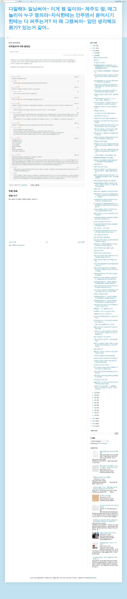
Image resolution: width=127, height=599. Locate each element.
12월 (95, 53)
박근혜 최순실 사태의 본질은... (103, 253)
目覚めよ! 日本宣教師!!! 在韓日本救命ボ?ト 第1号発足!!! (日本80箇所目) (106, 160)
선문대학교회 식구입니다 (101, 116)
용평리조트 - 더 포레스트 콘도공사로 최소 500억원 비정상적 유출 (106, 382)
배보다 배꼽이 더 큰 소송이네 (102, 337)
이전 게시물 (81, 242)
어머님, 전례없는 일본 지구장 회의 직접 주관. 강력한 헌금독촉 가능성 (105, 210)
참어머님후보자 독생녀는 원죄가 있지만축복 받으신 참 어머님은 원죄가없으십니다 (106, 76)
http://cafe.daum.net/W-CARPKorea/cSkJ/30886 (73, 55)
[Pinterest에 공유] (38, 185)
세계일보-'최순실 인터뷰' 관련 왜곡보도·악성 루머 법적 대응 (105, 361)
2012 (94, 426)
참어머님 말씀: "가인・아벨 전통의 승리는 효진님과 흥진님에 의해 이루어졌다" (105, 487)
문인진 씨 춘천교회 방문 (101, 294)
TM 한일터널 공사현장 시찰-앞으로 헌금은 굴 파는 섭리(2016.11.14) (105, 200)
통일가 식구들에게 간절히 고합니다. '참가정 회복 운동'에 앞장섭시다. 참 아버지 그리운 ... (106, 345)
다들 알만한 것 (98, 164)
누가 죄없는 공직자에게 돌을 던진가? (104, 113)
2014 (94, 421)
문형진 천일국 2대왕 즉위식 (108, 533)
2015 (94, 418)
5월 (95, 405)
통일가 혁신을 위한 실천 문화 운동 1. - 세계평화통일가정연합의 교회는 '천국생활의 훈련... (106, 176)
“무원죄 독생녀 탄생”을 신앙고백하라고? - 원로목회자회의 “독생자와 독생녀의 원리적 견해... (106, 86)
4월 (95, 407)
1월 (95, 415)
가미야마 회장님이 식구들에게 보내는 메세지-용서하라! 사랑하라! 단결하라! (105, 103)
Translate (104, 443)
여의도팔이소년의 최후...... (101, 379)
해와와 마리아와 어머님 (100, 167)
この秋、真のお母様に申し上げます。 (105, 324)
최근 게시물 (12, 242)
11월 (95, 55)
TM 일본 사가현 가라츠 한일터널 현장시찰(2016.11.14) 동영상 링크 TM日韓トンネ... (106, 151)
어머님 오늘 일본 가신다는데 (102, 221)
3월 (95, 410)
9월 (95, 395)
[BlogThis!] (33, 185)
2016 (94, 50)
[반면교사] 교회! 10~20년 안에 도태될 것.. (106, 358)
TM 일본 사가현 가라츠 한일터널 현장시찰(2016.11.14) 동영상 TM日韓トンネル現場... (106, 145)
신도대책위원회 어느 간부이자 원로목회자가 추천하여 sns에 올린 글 (106, 81)
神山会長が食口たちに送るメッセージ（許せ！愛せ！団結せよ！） (105, 99)
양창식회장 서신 (98, 349)
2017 (94, 48)
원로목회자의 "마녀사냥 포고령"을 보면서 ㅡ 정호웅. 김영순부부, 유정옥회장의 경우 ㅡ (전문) (106, 195)
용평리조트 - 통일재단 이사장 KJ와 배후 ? (106, 191)
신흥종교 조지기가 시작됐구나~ (103, 314)
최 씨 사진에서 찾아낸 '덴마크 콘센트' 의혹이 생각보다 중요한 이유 (105, 368)
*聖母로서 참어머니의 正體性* (101, 477)
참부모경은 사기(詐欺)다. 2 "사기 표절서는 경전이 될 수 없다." (109, 466)
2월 (95, 412)
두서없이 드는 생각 (99, 62)
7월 (95, 400)
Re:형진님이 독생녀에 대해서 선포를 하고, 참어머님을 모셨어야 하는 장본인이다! (105, 520)
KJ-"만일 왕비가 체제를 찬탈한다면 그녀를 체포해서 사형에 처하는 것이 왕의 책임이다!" (106, 205)
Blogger (94, 578)
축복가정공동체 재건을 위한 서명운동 (105, 180)
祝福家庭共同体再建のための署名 (103, 157)
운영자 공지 (97, 189)
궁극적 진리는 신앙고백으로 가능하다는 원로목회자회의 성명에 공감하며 (105, 91)
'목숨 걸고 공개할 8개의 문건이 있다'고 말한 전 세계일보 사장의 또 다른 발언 (106, 125)
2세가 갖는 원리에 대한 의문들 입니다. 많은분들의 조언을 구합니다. (106, 256)
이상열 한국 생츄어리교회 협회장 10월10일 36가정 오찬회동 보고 (106, 218)
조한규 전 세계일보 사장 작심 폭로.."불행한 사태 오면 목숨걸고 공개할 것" (106, 129)
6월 (95, 402)
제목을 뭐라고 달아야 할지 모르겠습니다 (105, 118)
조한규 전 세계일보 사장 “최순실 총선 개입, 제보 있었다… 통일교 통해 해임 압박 (105, 171)
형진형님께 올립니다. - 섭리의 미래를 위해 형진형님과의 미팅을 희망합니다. (105, 282)
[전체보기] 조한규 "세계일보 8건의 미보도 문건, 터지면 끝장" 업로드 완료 (106, 138)
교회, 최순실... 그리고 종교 (101, 228)
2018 (94, 45)
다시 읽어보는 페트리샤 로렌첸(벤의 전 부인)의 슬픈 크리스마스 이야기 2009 (106, 290)
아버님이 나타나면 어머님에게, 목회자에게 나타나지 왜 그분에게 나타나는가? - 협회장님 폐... (106, 332)
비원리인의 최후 (98, 250)
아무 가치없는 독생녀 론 (101, 235)
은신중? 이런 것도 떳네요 (101, 365)
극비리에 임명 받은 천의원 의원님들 (104, 355)
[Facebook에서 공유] (37, 185)
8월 (95, 397)
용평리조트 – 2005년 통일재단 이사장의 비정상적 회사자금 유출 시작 (105, 244)
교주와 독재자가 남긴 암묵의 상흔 (103, 248)
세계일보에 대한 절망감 (100, 141)
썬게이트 (96, 60)
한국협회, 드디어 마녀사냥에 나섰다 (104, 311)
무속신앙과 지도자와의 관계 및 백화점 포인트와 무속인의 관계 (106, 305)
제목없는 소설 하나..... (100, 110)
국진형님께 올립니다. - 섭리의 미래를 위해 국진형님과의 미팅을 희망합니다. (105, 297)
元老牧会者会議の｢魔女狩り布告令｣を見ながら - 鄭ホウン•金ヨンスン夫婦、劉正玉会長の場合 (106, 184)
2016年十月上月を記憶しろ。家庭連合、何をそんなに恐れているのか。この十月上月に (106, 387)
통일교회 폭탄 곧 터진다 (101, 57)
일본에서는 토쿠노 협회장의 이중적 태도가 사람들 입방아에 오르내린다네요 (105, 278)
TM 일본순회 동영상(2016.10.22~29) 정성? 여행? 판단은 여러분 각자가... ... (105, 231)
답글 (75, 76)
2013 (94, 423)
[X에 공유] (35, 185)
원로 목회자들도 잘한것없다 (102, 237)
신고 (78, 76)
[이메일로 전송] (31, 185)
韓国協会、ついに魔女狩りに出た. (104, 308)
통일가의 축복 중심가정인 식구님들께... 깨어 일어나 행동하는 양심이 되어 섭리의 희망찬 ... (106, 269)
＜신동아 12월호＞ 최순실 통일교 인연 (105, 155)
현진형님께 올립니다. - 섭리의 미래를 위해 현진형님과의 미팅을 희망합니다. (105, 301)
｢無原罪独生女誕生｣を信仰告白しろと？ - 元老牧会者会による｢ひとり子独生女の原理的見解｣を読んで (106, 66)
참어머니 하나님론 (105, 495)
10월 (95, 392)
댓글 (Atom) (21, 245)
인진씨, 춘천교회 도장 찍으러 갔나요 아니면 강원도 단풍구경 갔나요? (106, 286)
